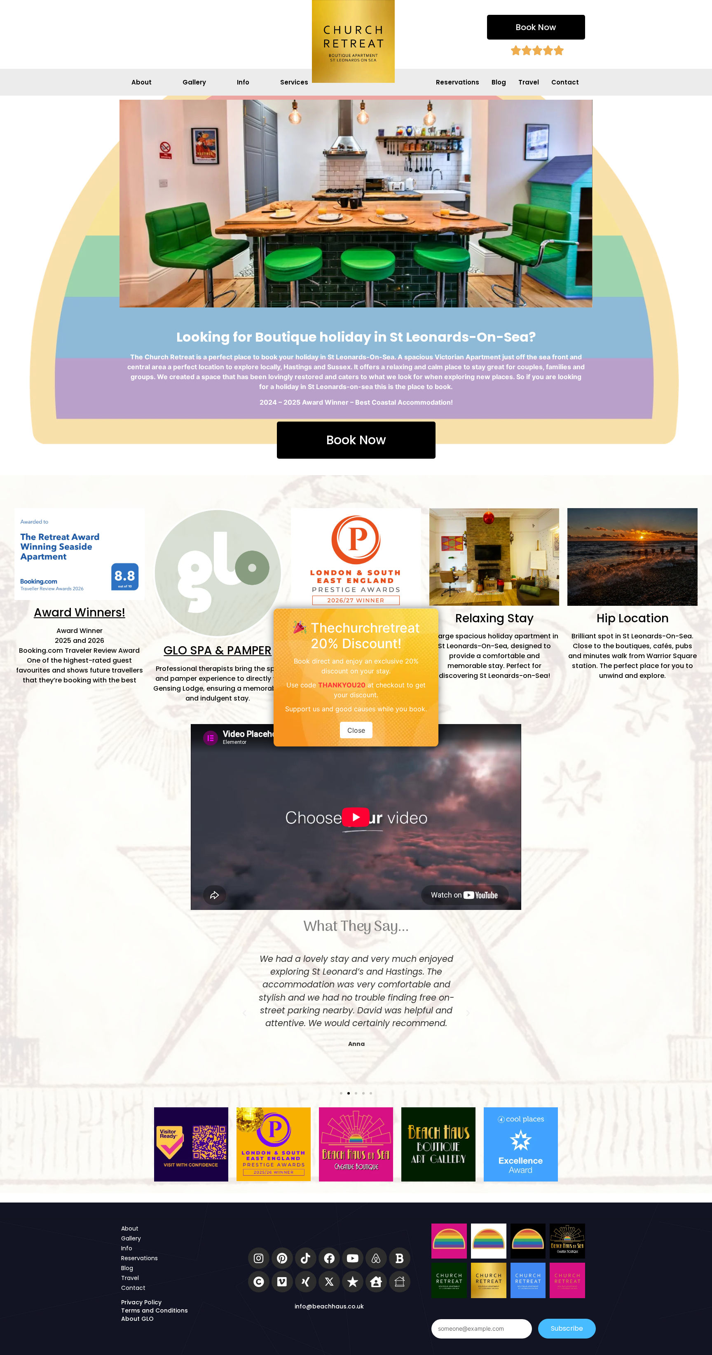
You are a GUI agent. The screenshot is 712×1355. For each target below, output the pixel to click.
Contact (565, 82)
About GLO (137, 1319)
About (141, 82)
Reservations (457, 82)
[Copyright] (258, 1281)
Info (243, 82)
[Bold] (399, 1258)
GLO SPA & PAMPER (218, 650)
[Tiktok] (305, 1258)
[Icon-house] (399, 1281)
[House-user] (376, 1281)
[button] (536, 27)
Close (356, 730)
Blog (499, 82)
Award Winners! (79, 613)
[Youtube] (352, 1258)
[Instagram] (258, 1258)
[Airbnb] (376, 1258)
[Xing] (305, 1281)
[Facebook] (329, 1258)
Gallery (194, 82)
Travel (528, 82)
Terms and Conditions (154, 1310)
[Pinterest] (282, 1258)
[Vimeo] (282, 1281)
